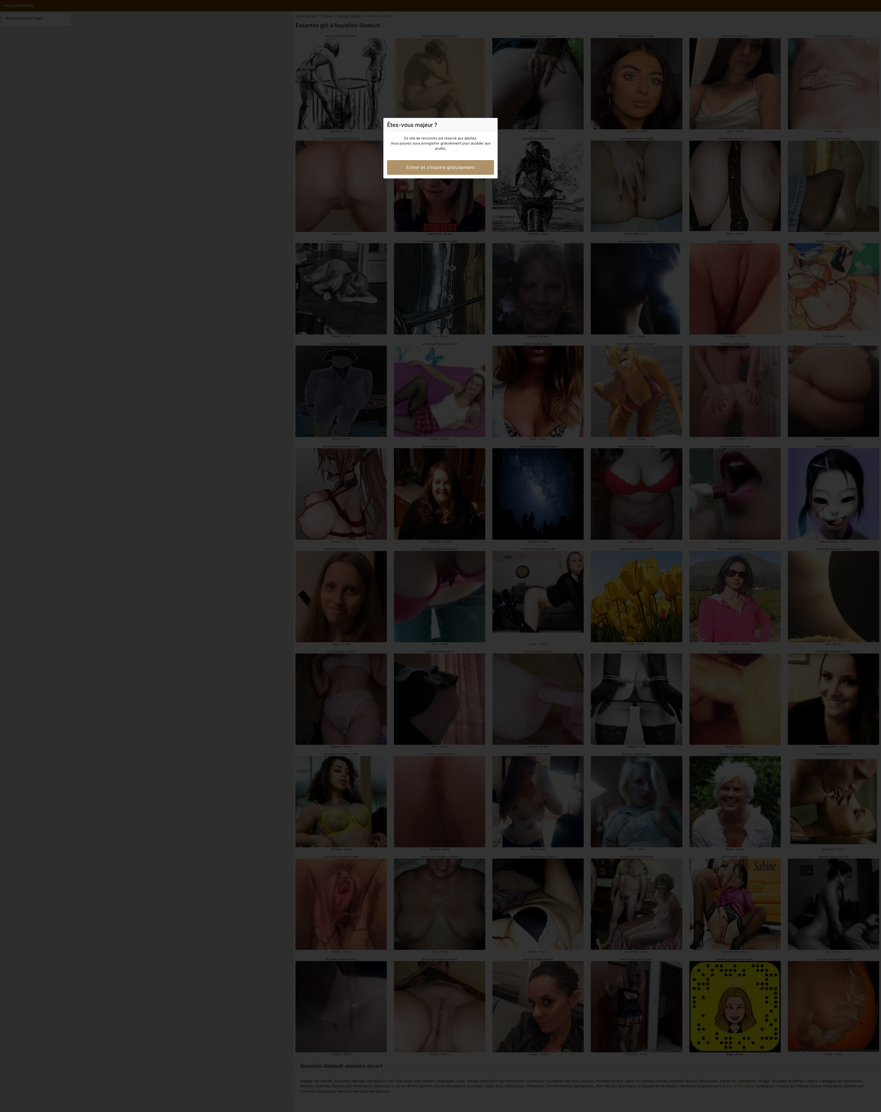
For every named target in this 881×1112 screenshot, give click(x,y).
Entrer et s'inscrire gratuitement (440, 167)
